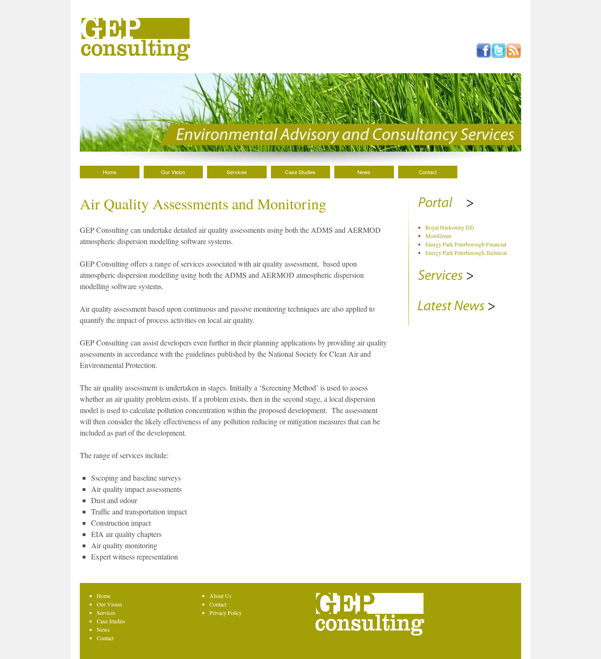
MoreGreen (438, 235)
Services (237, 172)
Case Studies (300, 172)
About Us (220, 595)
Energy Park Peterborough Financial (465, 244)
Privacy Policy (225, 612)
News (363, 172)
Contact (428, 172)
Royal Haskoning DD (449, 227)
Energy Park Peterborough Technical (466, 252)
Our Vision (173, 172)
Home (109, 172)
